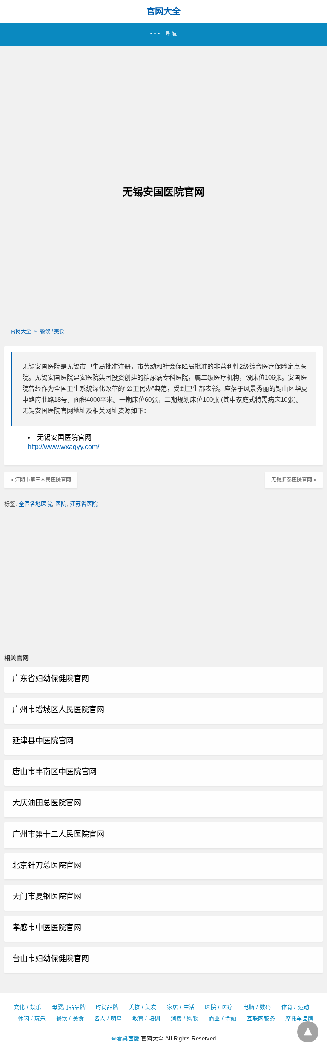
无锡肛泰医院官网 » (293, 480)
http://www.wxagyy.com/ (63, 446)
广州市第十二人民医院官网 (58, 834)
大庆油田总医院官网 (46, 803)
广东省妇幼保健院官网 (50, 678)
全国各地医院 (35, 504)
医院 (60, 504)
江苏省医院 (84, 504)
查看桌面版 (125, 1038)
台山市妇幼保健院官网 (50, 958)
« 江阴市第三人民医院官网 (41, 480)
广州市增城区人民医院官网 (58, 709)
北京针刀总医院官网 (46, 865)
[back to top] (307, 1031)
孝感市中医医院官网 (46, 927)
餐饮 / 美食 (52, 332)
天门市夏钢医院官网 (46, 896)
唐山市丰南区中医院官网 (54, 771)
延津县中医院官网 (43, 740)
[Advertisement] (163, 109)
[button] (163, 34)
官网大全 (163, 11)
